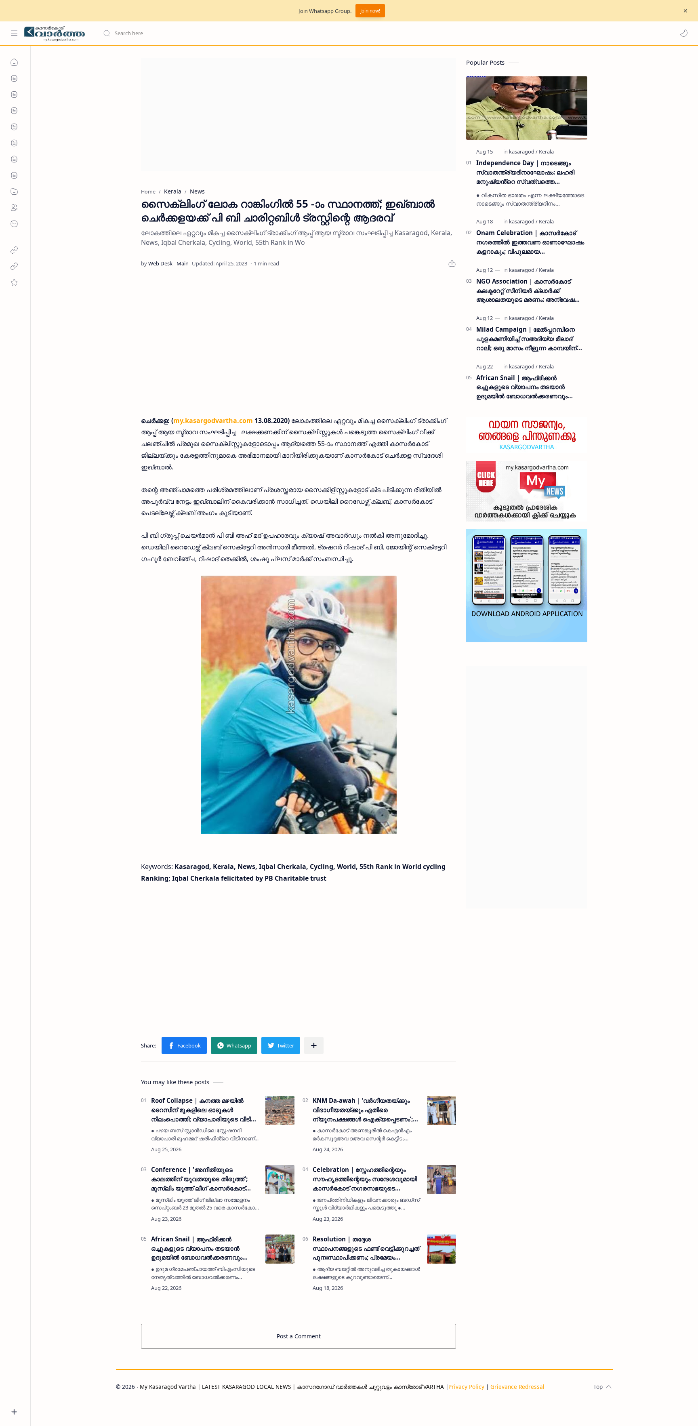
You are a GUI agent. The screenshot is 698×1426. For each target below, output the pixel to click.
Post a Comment (299, 1336)
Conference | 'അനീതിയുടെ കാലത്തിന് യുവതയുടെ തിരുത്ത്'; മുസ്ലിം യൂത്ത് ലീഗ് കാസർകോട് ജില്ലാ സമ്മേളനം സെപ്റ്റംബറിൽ (199, 1179)
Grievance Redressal (517, 1386)
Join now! (370, 10)
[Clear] (230, 33)
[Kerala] (546, 151)
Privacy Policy (466, 1386)
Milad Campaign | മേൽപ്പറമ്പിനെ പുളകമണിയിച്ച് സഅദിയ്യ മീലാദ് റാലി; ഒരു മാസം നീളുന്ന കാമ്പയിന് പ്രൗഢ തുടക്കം (526, 338)
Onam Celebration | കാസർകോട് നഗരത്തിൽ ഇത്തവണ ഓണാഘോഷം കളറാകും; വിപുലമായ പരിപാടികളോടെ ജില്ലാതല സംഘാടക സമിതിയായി (530, 242)
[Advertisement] (298, 114)
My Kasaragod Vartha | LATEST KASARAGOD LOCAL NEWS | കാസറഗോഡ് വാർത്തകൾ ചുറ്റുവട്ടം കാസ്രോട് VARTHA (292, 1386)
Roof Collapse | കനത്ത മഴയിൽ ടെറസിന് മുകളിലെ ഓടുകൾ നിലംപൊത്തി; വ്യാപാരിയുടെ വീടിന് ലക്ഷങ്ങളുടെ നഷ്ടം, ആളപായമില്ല (203, 1109)
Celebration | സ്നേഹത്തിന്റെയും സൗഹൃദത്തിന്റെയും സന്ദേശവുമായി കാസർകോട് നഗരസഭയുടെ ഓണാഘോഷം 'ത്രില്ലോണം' (365, 1179)
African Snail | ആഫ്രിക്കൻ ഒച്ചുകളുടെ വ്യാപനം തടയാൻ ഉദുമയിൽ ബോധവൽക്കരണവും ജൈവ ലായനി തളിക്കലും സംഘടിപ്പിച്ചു (196, 1248)
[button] (684, 33)
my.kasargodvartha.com (213, 420)
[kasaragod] (523, 151)
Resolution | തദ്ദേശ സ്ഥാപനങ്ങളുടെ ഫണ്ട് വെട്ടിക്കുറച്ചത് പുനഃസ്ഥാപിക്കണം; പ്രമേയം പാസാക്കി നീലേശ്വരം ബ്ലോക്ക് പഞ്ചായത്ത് (366, 1248)
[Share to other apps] (314, 1045)
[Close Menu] (685, 11)
